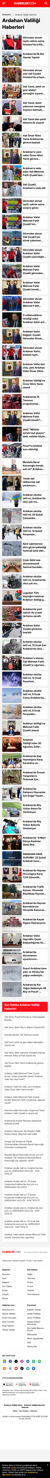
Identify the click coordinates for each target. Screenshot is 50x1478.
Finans (30, 1282)
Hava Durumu (8, 1309)
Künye (29, 1261)
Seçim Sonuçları (9, 1317)
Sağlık (29, 1274)
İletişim (22, 1261)
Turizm (30, 1286)
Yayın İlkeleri (38, 1261)
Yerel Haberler (33, 1294)
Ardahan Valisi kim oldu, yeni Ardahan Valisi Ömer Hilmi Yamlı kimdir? (22, 1088)
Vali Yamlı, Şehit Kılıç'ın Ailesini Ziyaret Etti (24, 1027)
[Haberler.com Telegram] (28, 1368)
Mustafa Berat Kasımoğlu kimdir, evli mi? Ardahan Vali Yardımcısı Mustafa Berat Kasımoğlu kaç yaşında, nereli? (23, 1157)
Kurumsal (31, 1305)
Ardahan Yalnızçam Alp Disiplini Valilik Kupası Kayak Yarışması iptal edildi (22, 1132)
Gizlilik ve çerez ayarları (11, 1416)
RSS (29, 1342)
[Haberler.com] (11, 1252)
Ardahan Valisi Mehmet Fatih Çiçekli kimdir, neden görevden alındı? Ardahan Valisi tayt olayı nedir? (23, 1076)
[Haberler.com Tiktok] (22, 1368)
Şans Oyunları (8, 1322)
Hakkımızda (6, 1261)
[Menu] (4, 3)
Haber (15, 1411)
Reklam (15, 1261)
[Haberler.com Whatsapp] (33, 1361)
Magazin (5, 1282)
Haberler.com (8, 1305)
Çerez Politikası (34, 1317)
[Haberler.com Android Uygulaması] (21, 1384)
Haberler (6, 1269)
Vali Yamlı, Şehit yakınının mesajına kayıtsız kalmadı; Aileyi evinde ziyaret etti (24, 1054)
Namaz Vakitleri (8, 1313)
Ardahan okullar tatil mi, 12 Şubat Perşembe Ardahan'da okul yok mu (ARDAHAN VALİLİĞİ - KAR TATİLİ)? (22, 1197)
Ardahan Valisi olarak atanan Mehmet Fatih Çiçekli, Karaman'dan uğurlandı (25, 1236)
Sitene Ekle (32, 1346)
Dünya (5, 1298)
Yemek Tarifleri (8, 1330)
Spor (4, 1278)
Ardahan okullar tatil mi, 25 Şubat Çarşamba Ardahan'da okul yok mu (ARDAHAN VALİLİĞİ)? (21, 1184)
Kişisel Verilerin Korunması (33, 1323)
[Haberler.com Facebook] (10, 1361)
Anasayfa (6, 14)
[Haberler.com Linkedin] (28, 1361)
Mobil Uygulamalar (35, 1338)
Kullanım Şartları (34, 1309)
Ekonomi (6, 1274)
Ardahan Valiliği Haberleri (26, 14)
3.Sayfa (5, 1294)
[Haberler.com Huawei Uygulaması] (34, 1384)
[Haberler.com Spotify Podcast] (39, 1361)
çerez (13, 1467)
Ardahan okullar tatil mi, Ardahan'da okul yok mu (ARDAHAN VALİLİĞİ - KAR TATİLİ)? (23, 1171)
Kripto (4, 1290)
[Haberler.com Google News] (4, 1361)
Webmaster (32, 1334)
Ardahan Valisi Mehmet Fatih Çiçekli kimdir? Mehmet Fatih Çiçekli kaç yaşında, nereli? (24, 1100)
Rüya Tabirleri (8, 1326)
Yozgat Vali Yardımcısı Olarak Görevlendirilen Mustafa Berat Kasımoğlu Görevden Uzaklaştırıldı (24, 1144)
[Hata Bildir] (26, 1416)
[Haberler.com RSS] (4, 1368)
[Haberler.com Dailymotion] (33, 1368)
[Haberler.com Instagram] (22, 1361)
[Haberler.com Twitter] (16, 1361)
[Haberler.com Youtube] (16, 1368)
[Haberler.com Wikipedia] (10, 1368)
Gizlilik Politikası (34, 1313)
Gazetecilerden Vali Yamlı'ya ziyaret (21, 1034)
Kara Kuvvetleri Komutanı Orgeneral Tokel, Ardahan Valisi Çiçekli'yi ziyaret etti (24, 1112)
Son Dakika (7, 1286)
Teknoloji (31, 1278)
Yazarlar (30, 1290)
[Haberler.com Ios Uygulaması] (8, 1384)
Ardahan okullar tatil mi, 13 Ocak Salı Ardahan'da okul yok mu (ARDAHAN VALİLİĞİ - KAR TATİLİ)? (22, 1224)
